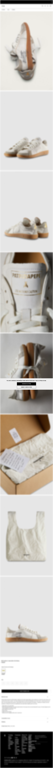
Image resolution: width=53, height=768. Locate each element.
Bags (9, 739)
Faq (15, 745)
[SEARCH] (42, 6)
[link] (3, 671)
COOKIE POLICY (29, 737)
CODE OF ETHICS (30, 743)
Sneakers (13, 9)
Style (8, 9)
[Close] (51, 2)
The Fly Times (24, 738)
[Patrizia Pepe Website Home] (4, 6)
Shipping (17, 739)
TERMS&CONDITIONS (32, 741)
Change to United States (26, 387)
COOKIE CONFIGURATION (31, 746)
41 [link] (25, 683)
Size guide (17, 749)
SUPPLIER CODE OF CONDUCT (30, 750)
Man (9, 745)
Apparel (10, 738)
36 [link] (3, 683)
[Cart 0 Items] (50, 6)
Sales (9, 748)
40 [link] (21, 683)
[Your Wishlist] (47, 5)
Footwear (3, 9)
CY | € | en (37, 743)
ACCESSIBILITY (31, 744)
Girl (9, 747)
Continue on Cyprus (26, 383)
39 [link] (16, 683)
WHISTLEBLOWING (31, 748)
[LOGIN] (45, 6)
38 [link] (12, 683)
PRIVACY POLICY (30, 739)
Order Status (18, 751)
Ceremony (10, 744)
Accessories (11, 742)
